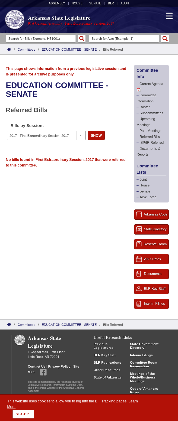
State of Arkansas (107, 377)
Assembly (57, 3)
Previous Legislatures (103, 345)
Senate (95, 3)
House (77, 3)
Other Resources (107, 370)
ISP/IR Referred (152, 142)
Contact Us (36, 366)
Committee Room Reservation (143, 364)
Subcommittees (151, 113)
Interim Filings (141, 355)
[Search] (82, 38)
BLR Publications (107, 362)
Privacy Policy (59, 366)
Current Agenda (151, 84)
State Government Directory (144, 345)
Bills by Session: (27, 125)
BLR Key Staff (105, 355)
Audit (125, 3)
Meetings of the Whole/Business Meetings (143, 377)
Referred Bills (150, 137)
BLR (111, 3)
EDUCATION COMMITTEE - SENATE (69, 49)
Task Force (148, 197)
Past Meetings (150, 131)
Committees (26, 49)
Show (96, 135)
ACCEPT (23, 414)
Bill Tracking (105, 401)
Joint (143, 179)
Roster (145, 107)
